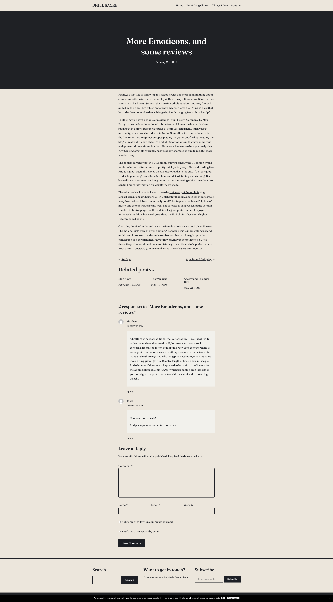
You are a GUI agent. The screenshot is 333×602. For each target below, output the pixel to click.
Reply (130, 392)
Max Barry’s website (166, 184)
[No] (329, 598)
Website (188, 504)
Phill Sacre (104, 5)
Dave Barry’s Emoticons (182, 99)
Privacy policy (233, 598)
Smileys (126, 259)
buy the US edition (193, 162)
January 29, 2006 (135, 326)
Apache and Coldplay (199, 259)
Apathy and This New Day (196, 280)
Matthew (132, 321)
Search (129, 579)
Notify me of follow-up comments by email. (147, 521)
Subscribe (232, 579)
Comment (125, 465)
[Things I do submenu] (227, 5)
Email (155, 504)
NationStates (170, 133)
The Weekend (159, 278)
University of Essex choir (184, 192)
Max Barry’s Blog (138, 128)
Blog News (124, 278)
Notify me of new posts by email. (140, 531)
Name (123, 504)
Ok (223, 598)
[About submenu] (240, 5)
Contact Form (181, 577)
